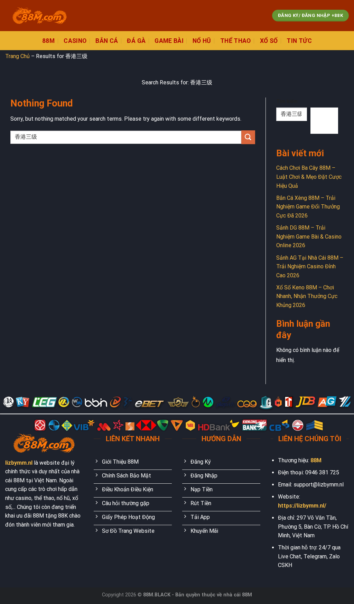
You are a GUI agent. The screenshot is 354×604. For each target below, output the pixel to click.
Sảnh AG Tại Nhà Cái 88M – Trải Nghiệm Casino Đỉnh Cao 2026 (309, 266)
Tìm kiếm (287, 101)
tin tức (299, 40)
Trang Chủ (17, 56)
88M (316, 460)
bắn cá (106, 40)
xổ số (269, 40)
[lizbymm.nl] (39, 16)
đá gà (136, 40)
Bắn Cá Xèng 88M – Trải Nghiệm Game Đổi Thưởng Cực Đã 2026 (308, 207)
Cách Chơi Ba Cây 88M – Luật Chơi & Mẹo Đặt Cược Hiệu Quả (309, 177)
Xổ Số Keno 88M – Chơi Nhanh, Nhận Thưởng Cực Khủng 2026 (306, 296)
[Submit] (248, 137)
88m (48, 40)
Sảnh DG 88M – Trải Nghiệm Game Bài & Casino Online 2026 (309, 236)
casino (75, 40)
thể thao (235, 40)
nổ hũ (202, 40)
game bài (169, 40)
